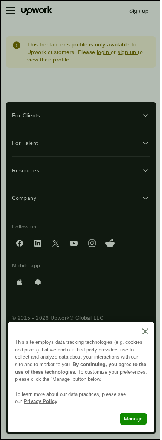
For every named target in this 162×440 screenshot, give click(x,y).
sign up (128, 52)
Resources (25, 170)
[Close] (145, 331)
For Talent (25, 143)
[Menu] (10, 10)
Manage (133, 419)
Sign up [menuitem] (138, 10)
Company (24, 198)
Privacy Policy (40, 401)
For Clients (26, 115)
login (104, 52)
